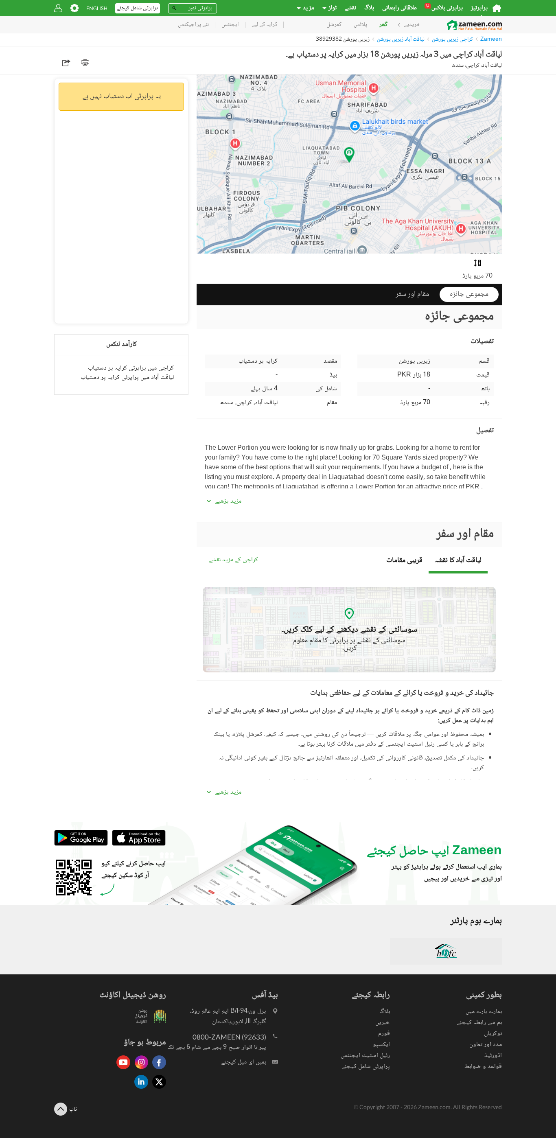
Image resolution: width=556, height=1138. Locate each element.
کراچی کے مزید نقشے (233, 560)
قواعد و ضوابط (483, 1066)
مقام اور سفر (412, 294)
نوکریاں (493, 1033)
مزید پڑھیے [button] (228, 501)
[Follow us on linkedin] (139, 1089)
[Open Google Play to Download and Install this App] (81, 844)
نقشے (350, 8)
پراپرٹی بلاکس (444, 8)
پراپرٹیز (479, 8)
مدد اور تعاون (485, 1044)
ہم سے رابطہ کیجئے (479, 1022)
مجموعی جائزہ (469, 294)
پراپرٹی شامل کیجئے (365, 1066)
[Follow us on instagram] (139, 1069)
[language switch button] (97, 8)
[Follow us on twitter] (157, 1089)
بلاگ (369, 8)
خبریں (382, 1022)
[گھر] (497, 8)
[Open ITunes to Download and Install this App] (137, 844)
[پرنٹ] (85, 63)
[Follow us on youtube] (121, 1069)
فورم (384, 1033)
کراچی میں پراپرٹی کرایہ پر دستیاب (131, 368)
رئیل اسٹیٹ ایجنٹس (365, 1055)
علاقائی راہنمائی (399, 8)
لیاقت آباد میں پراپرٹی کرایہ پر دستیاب (127, 377)
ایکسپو (381, 1044)
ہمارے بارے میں (484, 1011)
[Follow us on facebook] (157, 1069)
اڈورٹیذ (493, 1055)
